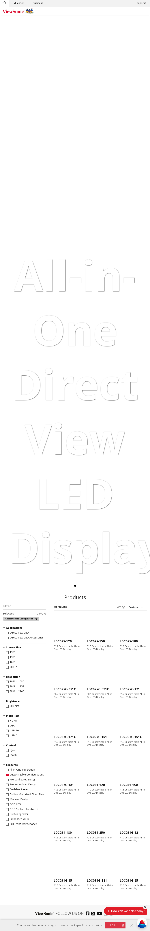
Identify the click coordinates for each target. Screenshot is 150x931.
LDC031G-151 (64, 880)
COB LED (15, 804)
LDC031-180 (63, 832)
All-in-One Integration (22, 769)
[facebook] (88, 914)
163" (12, 662)
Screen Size (13, 647)
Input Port (12, 716)
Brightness (13, 701)
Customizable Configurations (27, 774)
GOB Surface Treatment (24, 809)
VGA (12, 725)
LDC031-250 (96, 832)
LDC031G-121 (130, 832)
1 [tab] (75, 586)
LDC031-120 (96, 785)
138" (12, 657)
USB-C (13, 735)
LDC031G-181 (97, 880)
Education (19, 3)
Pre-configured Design (23, 779)
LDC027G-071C (65, 689)
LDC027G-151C (131, 737)
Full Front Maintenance (23, 824)
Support (141, 3)
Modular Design (19, 799)
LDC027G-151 (97, 737)
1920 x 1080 (17, 681)
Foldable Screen (19, 789)
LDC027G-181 (64, 785)
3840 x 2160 (17, 691)
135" (12, 652)
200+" (13, 667)
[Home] (4, 3)
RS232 (13, 755)
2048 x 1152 (17, 686)
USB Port (15, 730)
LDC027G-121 (130, 689)
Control (11, 745)
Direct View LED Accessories (27, 637)
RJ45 (12, 750)
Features (12, 765)
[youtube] (100, 914)
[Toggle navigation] (146, 11)
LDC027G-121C (65, 737)
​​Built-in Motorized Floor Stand (27, 794)
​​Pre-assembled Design (23, 784)
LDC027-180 (129, 641)
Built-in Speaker (19, 814)
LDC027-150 (96, 641)
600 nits (14, 706)
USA (112, 925)
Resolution (13, 677)
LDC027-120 (63, 641)
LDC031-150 (129, 785)
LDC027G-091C (98, 689)
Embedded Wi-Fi (19, 819)
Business (38, 3)
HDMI (13, 720)
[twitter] (94, 914)
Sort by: (120, 607)
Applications (14, 628)
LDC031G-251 (130, 880)
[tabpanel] (75, 294)
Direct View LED (19, 632)
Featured (134, 607)
